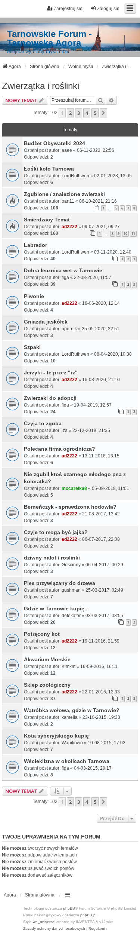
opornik (69, 328)
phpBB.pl (88, 915)
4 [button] (86, 113)
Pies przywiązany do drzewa (59, 583)
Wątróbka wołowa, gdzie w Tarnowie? (71, 710)
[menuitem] (54, 928)
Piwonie (34, 296)
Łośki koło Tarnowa (49, 169)
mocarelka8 (74, 488)
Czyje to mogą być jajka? (56, 532)
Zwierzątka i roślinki (40, 86)
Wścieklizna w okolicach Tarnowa (66, 761)
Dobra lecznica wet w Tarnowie (63, 270)
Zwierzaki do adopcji (50, 398)
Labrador (35, 245)
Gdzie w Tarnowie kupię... (56, 609)
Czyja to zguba (43, 423)
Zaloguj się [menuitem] (108, 8)
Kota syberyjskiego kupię (56, 736)
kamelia (70, 717)
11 (133, 233)
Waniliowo (72, 742)
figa (65, 277)
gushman (71, 590)
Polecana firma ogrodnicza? (59, 449)
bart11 (68, 201)
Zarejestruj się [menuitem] (68, 8)
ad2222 (69, 226)
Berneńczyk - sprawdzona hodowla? (70, 507)
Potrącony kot (42, 634)
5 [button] (95, 113)
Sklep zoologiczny (47, 685)
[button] (103, 112)
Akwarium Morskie (47, 659)
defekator (71, 615)
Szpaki (32, 347)
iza (65, 430)
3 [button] (78, 113)
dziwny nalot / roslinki (52, 558)
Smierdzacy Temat (47, 220)
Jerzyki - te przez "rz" (51, 373)
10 (125, 233)
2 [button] (70, 113)
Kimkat (68, 666)
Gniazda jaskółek (46, 322)
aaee (67, 150)
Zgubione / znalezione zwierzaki (64, 194)
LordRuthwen (75, 175)
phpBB (69, 908)
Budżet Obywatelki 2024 (54, 143)
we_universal (44, 922)
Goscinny (71, 564)
